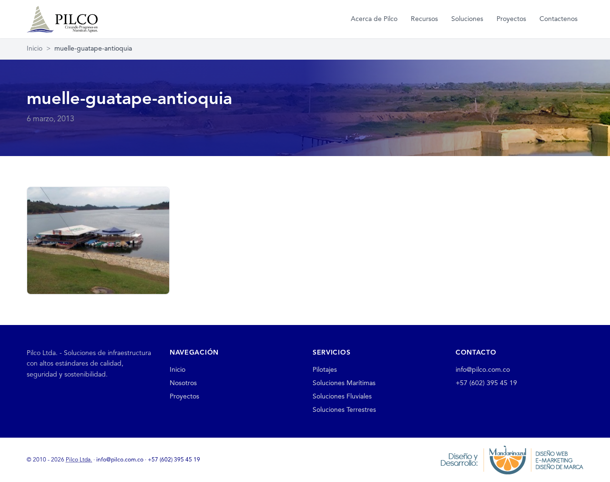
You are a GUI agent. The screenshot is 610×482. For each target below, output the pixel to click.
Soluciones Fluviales (342, 396)
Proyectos (511, 19)
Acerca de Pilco (374, 19)
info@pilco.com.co (483, 370)
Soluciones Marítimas (344, 383)
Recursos (424, 19)
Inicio (34, 48)
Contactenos (558, 19)
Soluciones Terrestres (344, 410)
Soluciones (467, 19)
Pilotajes (325, 370)
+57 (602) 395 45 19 (486, 383)
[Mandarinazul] (511, 459)
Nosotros (183, 383)
